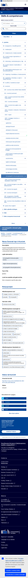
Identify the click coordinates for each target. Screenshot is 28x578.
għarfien (3, 233)
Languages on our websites (8, 539)
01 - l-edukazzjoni (7, 49)
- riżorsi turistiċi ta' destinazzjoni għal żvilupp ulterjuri (14, 154)
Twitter (6, 398)
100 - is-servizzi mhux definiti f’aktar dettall (14, 89)
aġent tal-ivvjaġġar (7, 340)
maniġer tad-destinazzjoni (8, 331)
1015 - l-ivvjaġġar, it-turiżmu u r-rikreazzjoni (12, 119)
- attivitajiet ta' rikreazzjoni (11, 130)
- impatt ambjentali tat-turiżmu (12, 133)
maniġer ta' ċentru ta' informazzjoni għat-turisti (13, 342)
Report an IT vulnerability (7, 536)
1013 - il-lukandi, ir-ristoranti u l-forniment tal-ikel (14, 110)
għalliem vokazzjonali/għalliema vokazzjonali (12, 350)
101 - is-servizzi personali (10, 93)
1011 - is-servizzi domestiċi (11, 101)
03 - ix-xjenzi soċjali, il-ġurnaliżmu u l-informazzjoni (12, 57)
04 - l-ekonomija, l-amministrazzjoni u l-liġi (13, 61)
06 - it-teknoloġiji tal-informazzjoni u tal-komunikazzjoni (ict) (12, 70)
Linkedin (7, 405)
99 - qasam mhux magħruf (9, 205)
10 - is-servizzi (6, 86)
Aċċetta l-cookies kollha (13, 570)
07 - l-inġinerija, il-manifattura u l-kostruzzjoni (14, 74)
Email (6, 409)
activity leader (6, 352)
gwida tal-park (17, 334)
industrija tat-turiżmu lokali (8, 304)
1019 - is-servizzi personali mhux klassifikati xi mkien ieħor (13, 180)
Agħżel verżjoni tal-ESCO (7, 20)
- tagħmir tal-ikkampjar (10, 162)
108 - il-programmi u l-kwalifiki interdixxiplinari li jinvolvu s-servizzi (12, 197)
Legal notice (4, 547)
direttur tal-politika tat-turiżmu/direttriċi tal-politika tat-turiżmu (13, 356)
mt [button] (25, 4)
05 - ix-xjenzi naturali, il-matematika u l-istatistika (12, 65)
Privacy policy (4, 545)
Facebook (7, 402)
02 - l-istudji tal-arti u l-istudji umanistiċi (12, 53)
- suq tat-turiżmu (9, 158)
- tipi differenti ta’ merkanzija (12, 172)
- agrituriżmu (8, 123)
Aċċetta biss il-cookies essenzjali (15, 574)
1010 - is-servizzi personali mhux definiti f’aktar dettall (14, 97)
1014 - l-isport (8, 114)
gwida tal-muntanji (7, 334)
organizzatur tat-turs (7, 316)
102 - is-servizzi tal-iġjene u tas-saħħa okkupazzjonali (13, 185)
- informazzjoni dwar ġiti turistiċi (12, 141)
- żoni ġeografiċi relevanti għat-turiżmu (14, 176)
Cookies (3, 542)
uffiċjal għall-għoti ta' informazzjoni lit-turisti (12, 325)
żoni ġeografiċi (13, 297)
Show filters (7, 36)
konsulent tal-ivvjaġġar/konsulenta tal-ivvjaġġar (13, 319)
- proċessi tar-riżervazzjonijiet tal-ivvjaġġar (13, 149)
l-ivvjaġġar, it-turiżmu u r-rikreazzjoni (11, 294)
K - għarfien (5, 42)
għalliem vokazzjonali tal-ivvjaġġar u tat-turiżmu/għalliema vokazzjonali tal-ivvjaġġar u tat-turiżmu (13, 312)
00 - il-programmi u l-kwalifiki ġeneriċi (12, 46)
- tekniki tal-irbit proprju (10, 165)
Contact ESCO (4, 461)
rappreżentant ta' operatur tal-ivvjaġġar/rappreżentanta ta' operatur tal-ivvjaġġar (14, 322)
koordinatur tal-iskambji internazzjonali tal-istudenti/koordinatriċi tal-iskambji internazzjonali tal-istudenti (13, 363)
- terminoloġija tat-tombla (11, 169)
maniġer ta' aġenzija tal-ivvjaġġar (10, 328)
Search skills (13, 25)
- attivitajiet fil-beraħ (10, 126)
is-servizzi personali (17, 233)
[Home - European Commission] (4, 4)
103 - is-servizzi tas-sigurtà (10, 189)
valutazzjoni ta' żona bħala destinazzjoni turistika (13, 367)
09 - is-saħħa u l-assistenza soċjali (11, 82)
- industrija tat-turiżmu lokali (11, 138)
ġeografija (5, 297)
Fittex (14, 33)
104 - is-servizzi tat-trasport (10, 192)
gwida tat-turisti (6, 359)
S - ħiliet (4, 212)
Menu (1, 12)
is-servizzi (9, 233)
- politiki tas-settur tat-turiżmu (12, 145)
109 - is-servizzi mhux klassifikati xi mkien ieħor (14, 201)
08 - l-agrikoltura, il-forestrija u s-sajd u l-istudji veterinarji (12, 78)
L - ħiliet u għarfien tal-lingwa (9, 209)
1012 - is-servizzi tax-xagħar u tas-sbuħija (13, 106)
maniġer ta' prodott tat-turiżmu (9, 337)
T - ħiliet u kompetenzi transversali (11, 216)
